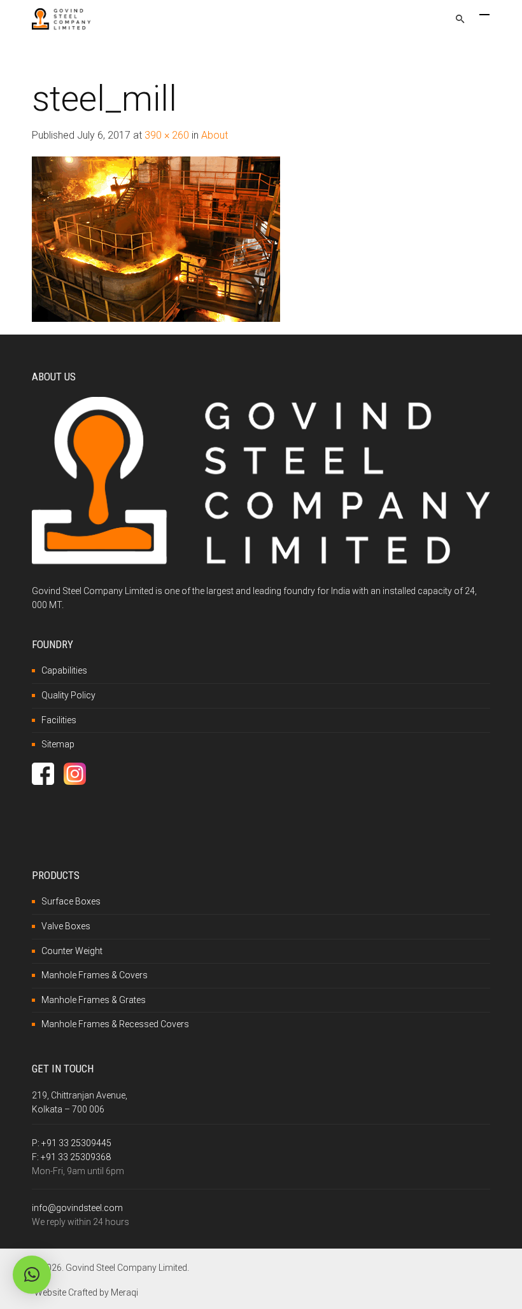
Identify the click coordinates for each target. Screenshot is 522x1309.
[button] (32, 1275)
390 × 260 (167, 135)
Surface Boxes (71, 901)
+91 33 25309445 (76, 1143)
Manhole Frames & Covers (94, 975)
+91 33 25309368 (76, 1157)
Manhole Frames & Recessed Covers (115, 1024)
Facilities (58, 720)
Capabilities (64, 670)
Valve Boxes (65, 926)
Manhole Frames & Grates (93, 1000)
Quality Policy (68, 695)
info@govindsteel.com (77, 1208)
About (214, 135)
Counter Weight (71, 951)
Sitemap (57, 744)
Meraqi (124, 1292)
